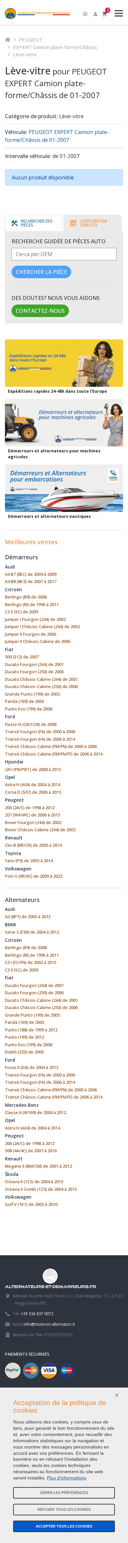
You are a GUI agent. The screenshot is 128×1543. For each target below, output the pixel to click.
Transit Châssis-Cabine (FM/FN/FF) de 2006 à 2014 (53, 754)
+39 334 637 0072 (37, 1313)
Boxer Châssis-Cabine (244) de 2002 (40, 830)
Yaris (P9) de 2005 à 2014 (29, 861)
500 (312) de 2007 (22, 657)
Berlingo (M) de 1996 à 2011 (32, 604)
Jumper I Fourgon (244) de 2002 (35, 619)
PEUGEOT (30, 39)
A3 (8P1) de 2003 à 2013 (28, 916)
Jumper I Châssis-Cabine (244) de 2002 (42, 626)
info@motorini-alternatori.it (49, 1324)
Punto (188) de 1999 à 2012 (31, 1030)
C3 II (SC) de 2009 (21, 612)
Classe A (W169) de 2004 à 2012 (35, 1112)
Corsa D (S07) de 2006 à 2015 (33, 792)
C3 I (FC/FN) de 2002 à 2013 (30, 962)
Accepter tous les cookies (64, 1526)
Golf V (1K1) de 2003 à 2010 (31, 1204)
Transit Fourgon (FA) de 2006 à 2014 (40, 739)
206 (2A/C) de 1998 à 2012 (29, 808)
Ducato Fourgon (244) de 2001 (34, 664)
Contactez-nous (40, 310)
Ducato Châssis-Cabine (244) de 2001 (41, 679)
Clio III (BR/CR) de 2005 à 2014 (33, 845)
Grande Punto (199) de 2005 (32, 694)
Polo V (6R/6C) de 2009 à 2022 (33, 876)
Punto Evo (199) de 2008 (28, 709)
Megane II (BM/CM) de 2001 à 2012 (38, 1166)
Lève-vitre (25, 54)
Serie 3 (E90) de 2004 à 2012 (32, 932)
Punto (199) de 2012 (24, 1037)
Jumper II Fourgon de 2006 (30, 634)
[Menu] (117, 14)
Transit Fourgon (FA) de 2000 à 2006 (40, 731)
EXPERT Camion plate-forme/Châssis (55, 47)
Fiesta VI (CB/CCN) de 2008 (30, 724)
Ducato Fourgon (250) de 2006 (34, 672)
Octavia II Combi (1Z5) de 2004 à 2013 (41, 1189)
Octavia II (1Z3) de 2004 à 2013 (34, 1181)
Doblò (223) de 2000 (24, 1052)
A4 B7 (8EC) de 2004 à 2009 (30, 574)
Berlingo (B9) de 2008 (26, 597)
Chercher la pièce (41, 272)
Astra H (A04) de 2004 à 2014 (32, 784)
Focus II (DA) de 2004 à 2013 (31, 1067)
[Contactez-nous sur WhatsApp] (85, 14)
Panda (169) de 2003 (24, 701)
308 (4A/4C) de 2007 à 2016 (31, 1151)
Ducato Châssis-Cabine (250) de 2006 (41, 686)
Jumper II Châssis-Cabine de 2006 (37, 641)
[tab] (34, 223)
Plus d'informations (66, 1477)
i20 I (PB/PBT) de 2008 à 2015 (33, 769)
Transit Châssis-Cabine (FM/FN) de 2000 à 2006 (51, 746)
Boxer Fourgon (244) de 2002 (33, 822)
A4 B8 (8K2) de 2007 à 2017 (30, 581)
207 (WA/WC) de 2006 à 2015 (32, 815)
